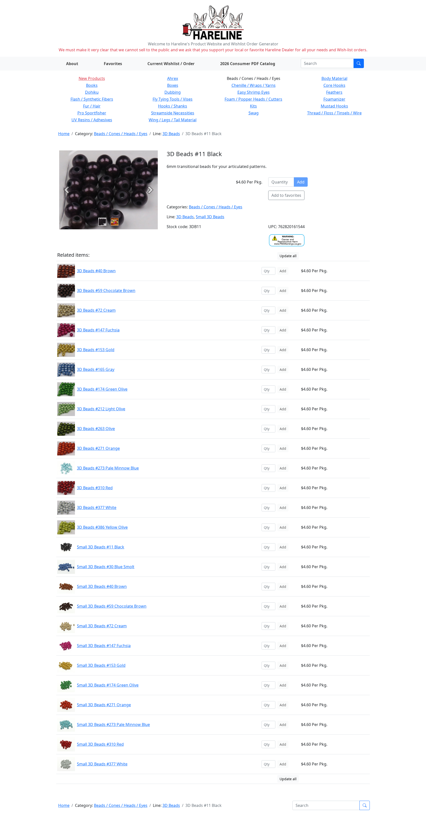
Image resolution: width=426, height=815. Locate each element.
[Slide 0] (102, 221)
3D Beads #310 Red (95, 487)
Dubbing (172, 92)
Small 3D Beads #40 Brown (102, 586)
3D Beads (171, 133)
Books (92, 85)
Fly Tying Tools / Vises (173, 99)
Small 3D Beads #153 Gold (101, 665)
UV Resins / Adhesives (91, 120)
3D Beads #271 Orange (98, 448)
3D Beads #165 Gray (95, 369)
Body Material (334, 78)
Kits (253, 106)
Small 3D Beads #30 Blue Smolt (105, 566)
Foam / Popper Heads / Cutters (253, 99)
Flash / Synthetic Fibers (92, 99)
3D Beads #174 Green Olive (102, 389)
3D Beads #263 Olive (96, 428)
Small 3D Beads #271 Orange (104, 704)
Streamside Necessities (172, 113)
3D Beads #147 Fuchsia (98, 330)
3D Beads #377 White (96, 507)
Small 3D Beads (210, 216)
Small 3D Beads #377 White (102, 764)
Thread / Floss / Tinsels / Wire (334, 113)
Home (64, 133)
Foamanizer (334, 99)
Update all (288, 256)
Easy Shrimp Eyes (253, 92)
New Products (92, 78)
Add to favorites (286, 195)
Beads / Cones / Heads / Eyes (120, 133)
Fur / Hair (92, 106)
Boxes (172, 85)
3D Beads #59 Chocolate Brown (106, 290)
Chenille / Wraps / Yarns (253, 85)
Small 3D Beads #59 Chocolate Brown (111, 606)
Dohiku (92, 92)
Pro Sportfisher (91, 113)
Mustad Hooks (334, 106)
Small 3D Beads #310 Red (100, 744)
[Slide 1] (114, 221)
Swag (253, 113)
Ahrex (172, 78)
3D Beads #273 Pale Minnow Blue (108, 468)
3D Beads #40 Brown (96, 270)
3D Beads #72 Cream (96, 310)
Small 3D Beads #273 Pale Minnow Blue (113, 724)
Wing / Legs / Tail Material (172, 120)
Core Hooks (334, 85)
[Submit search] (359, 63)
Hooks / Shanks (172, 106)
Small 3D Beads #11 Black (100, 547)
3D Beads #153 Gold (95, 349)
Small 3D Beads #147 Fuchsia (104, 645)
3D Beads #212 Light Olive (101, 409)
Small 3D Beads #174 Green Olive (108, 685)
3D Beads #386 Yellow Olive (102, 527)
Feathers (334, 92)
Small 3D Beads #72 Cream (102, 626)
